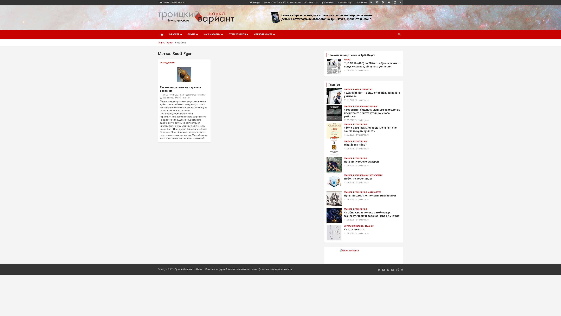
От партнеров (237, 34)
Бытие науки (254, 2)
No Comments (184, 98)
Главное (348, 89)
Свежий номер (263, 34)
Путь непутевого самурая (361, 161)
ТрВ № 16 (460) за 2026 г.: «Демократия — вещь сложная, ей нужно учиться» (372, 64)
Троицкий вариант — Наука (188, 269)
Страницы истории (345, 2)
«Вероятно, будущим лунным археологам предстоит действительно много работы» (372, 113)
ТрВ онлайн (362, 2)
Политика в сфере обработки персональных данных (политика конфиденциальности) (248, 269)
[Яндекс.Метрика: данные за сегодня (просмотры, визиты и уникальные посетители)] (349, 250)
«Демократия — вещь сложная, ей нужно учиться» (372, 94)
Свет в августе (354, 229)
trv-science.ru (362, 70)
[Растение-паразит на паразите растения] (184, 68)
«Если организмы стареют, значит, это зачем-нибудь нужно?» (370, 129)
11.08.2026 (349, 70)
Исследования (311, 2)
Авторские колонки (292, 2)
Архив (191, 34)
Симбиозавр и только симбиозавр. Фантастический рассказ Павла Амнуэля (371, 214)
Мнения (373, 106)
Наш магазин (212, 34)
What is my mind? (355, 144)
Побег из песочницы (358, 178)
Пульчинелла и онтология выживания (370, 195)
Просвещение (327, 2)
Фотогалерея (375, 175)
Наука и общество (272, 2)
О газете (174, 34)
